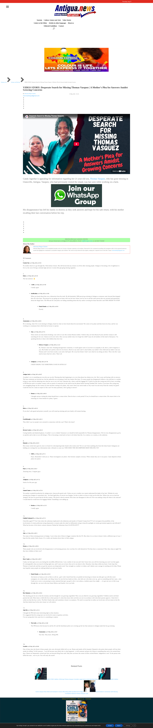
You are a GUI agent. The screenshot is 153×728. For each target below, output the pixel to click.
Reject (118, 725)
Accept (110, 725)
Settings (128, 725)
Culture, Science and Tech (52, 20)
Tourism (39, 20)
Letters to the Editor (40, 23)
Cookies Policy (81, 722)
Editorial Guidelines (50, 26)
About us (71, 23)
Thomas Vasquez (97, 179)
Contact (61, 26)
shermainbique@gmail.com (31, 96)
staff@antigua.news (87, 241)
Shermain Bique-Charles (30, 93)
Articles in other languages (57, 23)
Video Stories (66, 20)
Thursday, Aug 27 (126, 1)
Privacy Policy (72, 722)
